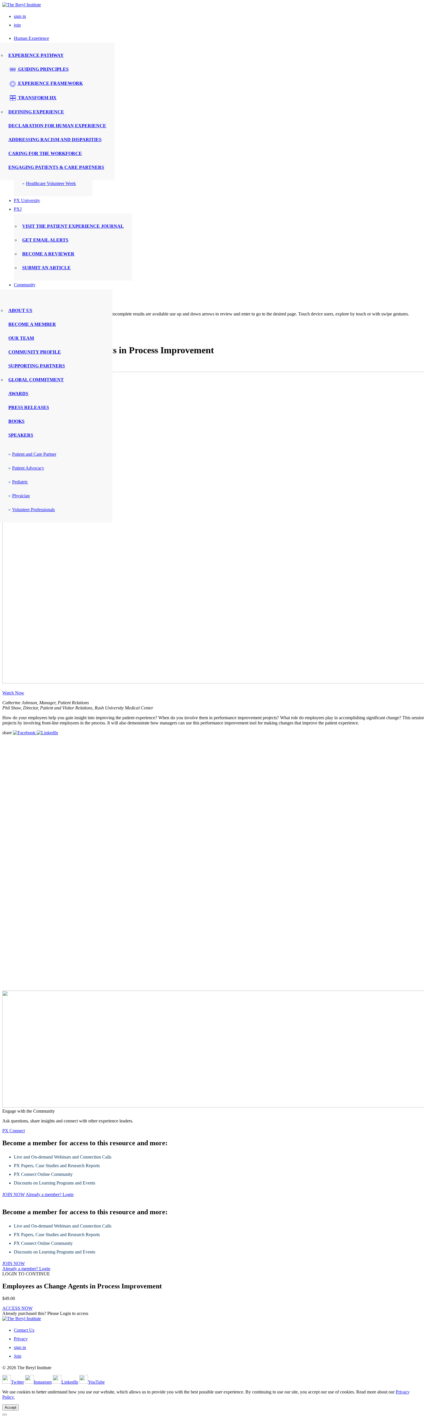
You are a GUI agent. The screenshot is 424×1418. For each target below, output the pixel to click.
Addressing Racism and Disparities (55, 139)
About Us (20, 310)
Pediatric (20, 481)
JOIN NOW (13, 1194)
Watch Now (13, 692)
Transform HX (37, 97)
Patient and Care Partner (34, 454)
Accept (10, 1407)
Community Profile (34, 352)
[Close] (4, 1414)
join (17, 25)
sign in (20, 16)
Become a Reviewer (48, 253)
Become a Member (32, 324)
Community (24, 284)
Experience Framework (50, 83)
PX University (27, 200)
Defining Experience (36, 111)
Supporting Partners (36, 365)
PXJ (18, 209)
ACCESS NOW (17, 1308)
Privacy (21, 1338)
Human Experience (31, 38)
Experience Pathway (36, 55)
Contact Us (24, 1330)
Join (17, 1356)
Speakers (20, 435)
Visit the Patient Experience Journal (73, 226)
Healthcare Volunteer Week (51, 183)
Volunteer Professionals (33, 509)
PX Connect (13, 1130)
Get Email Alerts (45, 240)
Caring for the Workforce (45, 153)
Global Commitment (36, 379)
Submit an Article (46, 267)
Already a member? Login (50, 1194)
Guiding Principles (43, 69)
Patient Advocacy (28, 468)
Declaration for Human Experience (57, 125)
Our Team (21, 338)
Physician (21, 495)
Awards (18, 393)
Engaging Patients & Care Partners (56, 167)
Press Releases (28, 407)
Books (16, 421)
